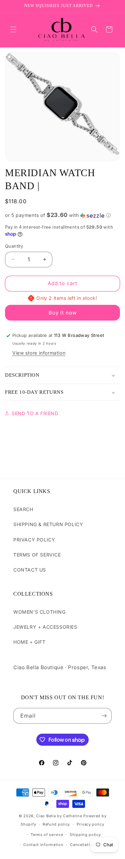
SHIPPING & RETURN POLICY (48, 524)
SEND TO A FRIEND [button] (35, 413)
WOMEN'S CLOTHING (39, 612)
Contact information (43, 844)
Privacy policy (90, 824)
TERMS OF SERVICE (37, 555)
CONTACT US (29, 570)
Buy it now (63, 313)
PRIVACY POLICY (34, 539)
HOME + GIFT (29, 642)
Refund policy (56, 824)
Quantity (14, 246)
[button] (13, 29)
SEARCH (23, 509)
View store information (38, 353)
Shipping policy (85, 834)
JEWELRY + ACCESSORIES (45, 627)
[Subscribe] (104, 716)
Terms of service (47, 834)
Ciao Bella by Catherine (59, 816)
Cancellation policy (89, 844)
